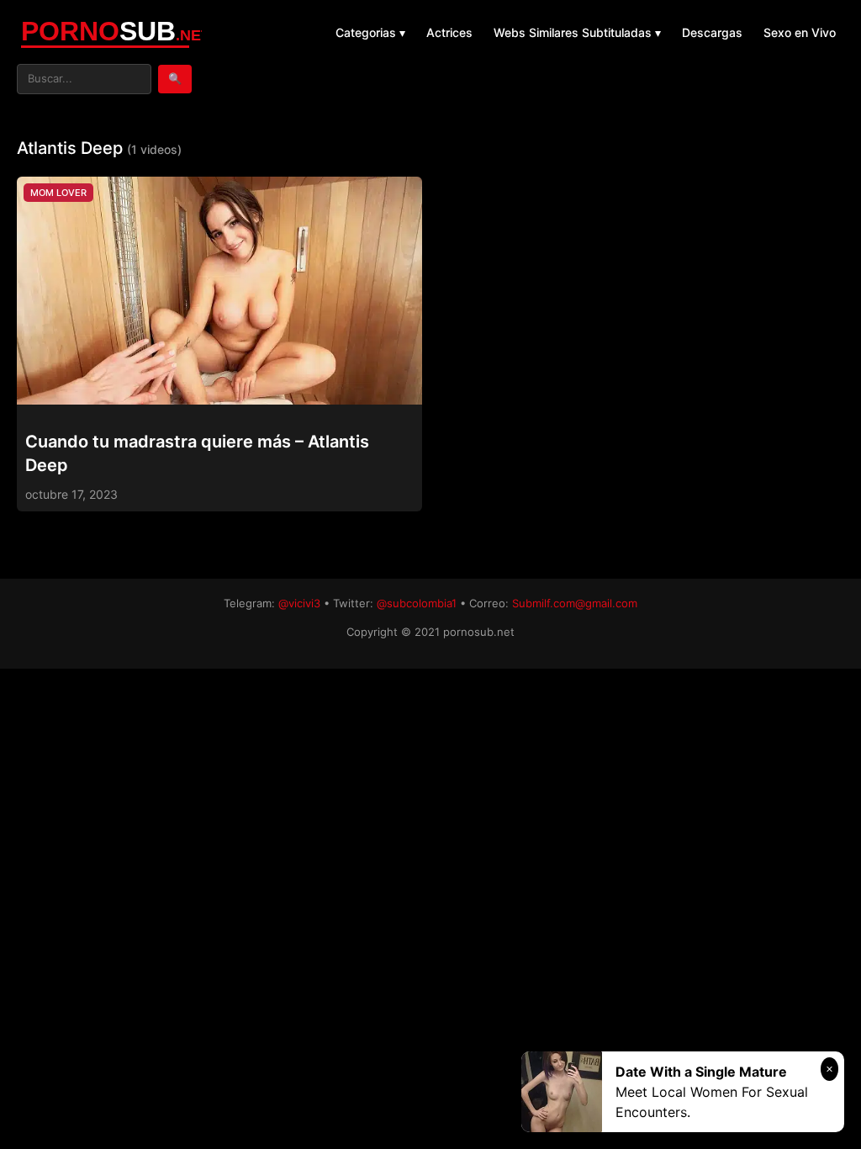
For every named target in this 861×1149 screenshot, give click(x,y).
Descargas (712, 32)
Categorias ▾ (370, 32)
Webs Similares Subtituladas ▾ (577, 32)
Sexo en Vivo (799, 32)
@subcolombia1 (417, 603)
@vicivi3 (299, 603)
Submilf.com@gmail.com (574, 603)
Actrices (449, 32)
